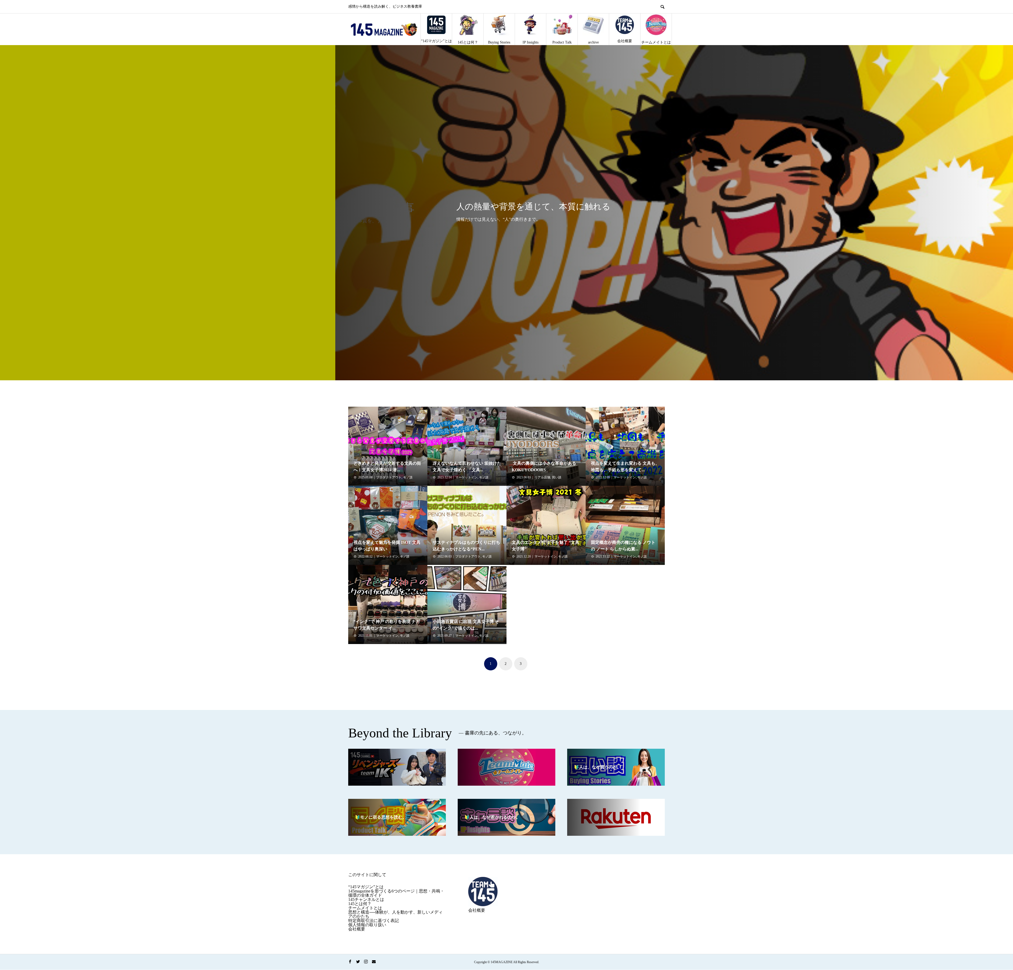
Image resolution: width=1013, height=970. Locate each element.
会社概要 (624, 41)
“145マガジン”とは (436, 41)
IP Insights (530, 42)
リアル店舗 (542, 477)
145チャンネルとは (366, 899)
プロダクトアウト (389, 477)
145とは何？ (468, 42)
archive (593, 42)
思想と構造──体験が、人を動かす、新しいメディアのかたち (395, 914)
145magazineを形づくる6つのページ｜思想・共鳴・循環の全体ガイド (396, 893)
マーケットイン (466, 477)
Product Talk (562, 42)
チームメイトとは (656, 42)
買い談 (556, 477)
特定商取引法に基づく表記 (373, 920)
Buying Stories (499, 42)
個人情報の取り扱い (367, 925)
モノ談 (408, 477)
